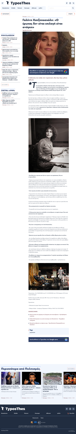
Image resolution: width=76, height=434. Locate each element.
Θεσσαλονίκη (5, 8)
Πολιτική (20, 8)
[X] (73, 3)
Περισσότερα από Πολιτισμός (20, 369)
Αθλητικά (34, 8)
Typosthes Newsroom (27, 30)
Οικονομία (26, 8)
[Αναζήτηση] (73, 8)
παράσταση (32, 332)
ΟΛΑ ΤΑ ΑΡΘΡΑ (5, 84)
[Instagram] (70, 3)
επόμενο (70, 14)
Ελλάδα (13, 8)
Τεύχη (42, 418)
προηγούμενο (5, 14)
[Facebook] (66, 3)
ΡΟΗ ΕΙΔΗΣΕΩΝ (7, 35)
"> (46, 72)
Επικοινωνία (35, 418)
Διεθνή (40, 8)
